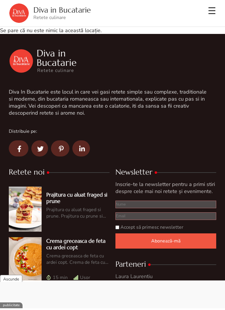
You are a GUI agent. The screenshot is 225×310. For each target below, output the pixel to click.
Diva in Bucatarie (62, 10)
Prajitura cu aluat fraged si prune (76, 197)
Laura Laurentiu (134, 276)
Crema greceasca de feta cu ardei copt (75, 244)
